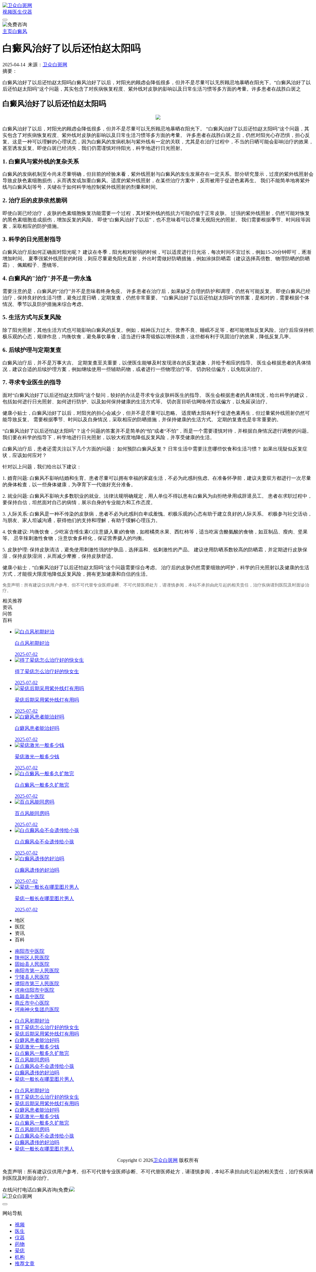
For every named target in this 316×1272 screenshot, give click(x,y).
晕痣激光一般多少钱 (37, 1046)
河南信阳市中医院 (34, 990)
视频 (7, 11)
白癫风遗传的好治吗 (37, 1072)
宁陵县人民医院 (32, 977)
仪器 (27, 11)
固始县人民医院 (32, 964)
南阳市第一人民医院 (37, 970)
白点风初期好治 (32, 1020)
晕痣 (20, 1250)
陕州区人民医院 (32, 957)
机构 (20, 1257)
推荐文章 (25, 1263)
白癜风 (19, 31)
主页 (7, 31)
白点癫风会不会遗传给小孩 (44, 1066)
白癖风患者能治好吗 (37, 1040)
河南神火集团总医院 (37, 1009)
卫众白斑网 (55, 64)
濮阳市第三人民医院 (37, 983)
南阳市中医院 (29, 951)
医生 (17, 11)
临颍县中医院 (29, 996)
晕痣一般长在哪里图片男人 (44, 1079)
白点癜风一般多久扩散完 (42, 1053)
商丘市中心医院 (32, 1003)
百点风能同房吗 (32, 1059)
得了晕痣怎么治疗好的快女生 (47, 1027)
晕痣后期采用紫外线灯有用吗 (47, 1033)
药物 (20, 1244)
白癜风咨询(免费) (51, 1189)
